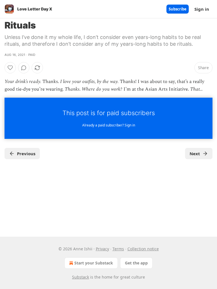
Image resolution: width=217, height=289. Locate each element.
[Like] (10, 67)
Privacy (102, 248)
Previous (26, 153)
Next (195, 153)
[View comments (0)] (23, 67)
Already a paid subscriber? (108, 125)
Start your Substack (93, 263)
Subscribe (177, 9)
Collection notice (143, 248)
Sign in (201, 9)
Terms (118, 248)
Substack (80, 277)
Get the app (136, 263)
